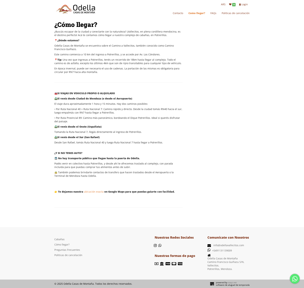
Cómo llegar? (61, 244)
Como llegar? (196, 13)
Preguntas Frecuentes (67, 249)
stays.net (232, 282)
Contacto (178, 13)
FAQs (213, 13)
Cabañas (59, 239)
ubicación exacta (94, 191)
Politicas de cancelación (236, 13)
